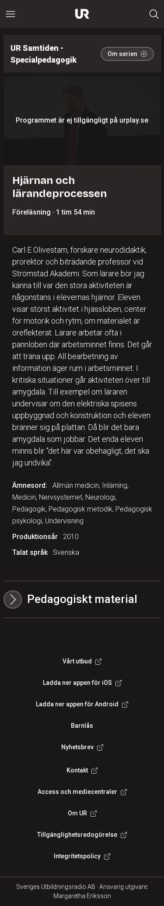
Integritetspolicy (77, 856)
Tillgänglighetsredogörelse (77, 834)
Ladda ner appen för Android (77, 704)
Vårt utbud (77, 661)
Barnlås (82, 725)
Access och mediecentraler (77, 791)
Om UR (77, 813)
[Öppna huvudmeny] (10, 14)
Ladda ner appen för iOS (77, 682)
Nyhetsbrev (77, 747)
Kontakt (77, 770)
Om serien (122, 53)
